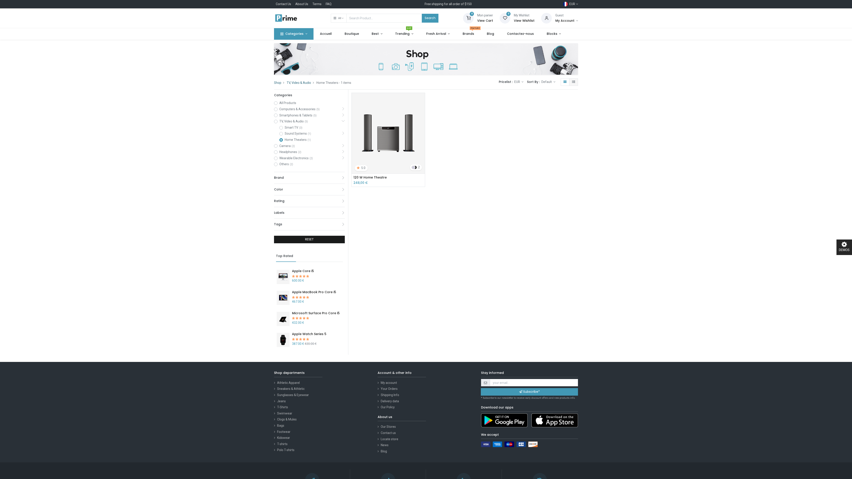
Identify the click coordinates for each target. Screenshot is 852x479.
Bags (280, 425)
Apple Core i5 (303, 271)
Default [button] (546, 82)
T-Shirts (282, 407)
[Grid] (565, 82)
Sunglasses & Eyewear (293, 395)
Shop (277, 82)
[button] (339, 18)
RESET (309, 239)
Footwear (283, 432)
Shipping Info (390, 395)
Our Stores (388, 426)
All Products (287, 103)
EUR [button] (517, 82)
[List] (573, 82)
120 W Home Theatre (370, 177)
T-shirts (282, 444)
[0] (468, 18)
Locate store (389, 439)
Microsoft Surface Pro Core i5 (316, 313)
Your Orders (389, 389)
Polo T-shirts (285, 450)
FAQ (328, 4)
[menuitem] (326, 34)
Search (430, 18)
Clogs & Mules (287, 419)
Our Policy (388, 407)
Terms (316, 4)
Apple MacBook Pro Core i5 (314, 292)
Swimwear (284, 413)
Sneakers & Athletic (291, 389)
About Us (301, 4)
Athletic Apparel (288, 383)
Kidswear (283, 438)
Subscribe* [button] (531, 391)
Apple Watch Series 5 (309, 334)
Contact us (388, 433)
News (385, 445)
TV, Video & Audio (299, 82)
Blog (384, 451)
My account (389, 383)
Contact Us (283, 4)
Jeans (281, 401)
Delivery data (390, 401)
